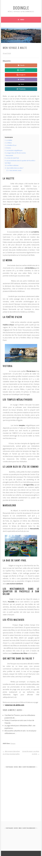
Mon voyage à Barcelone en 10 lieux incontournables (11, 753)
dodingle (21, 8)
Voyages (12, 743)
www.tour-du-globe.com (14, 705)
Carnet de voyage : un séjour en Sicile (30, 753)
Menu (22, 20)
